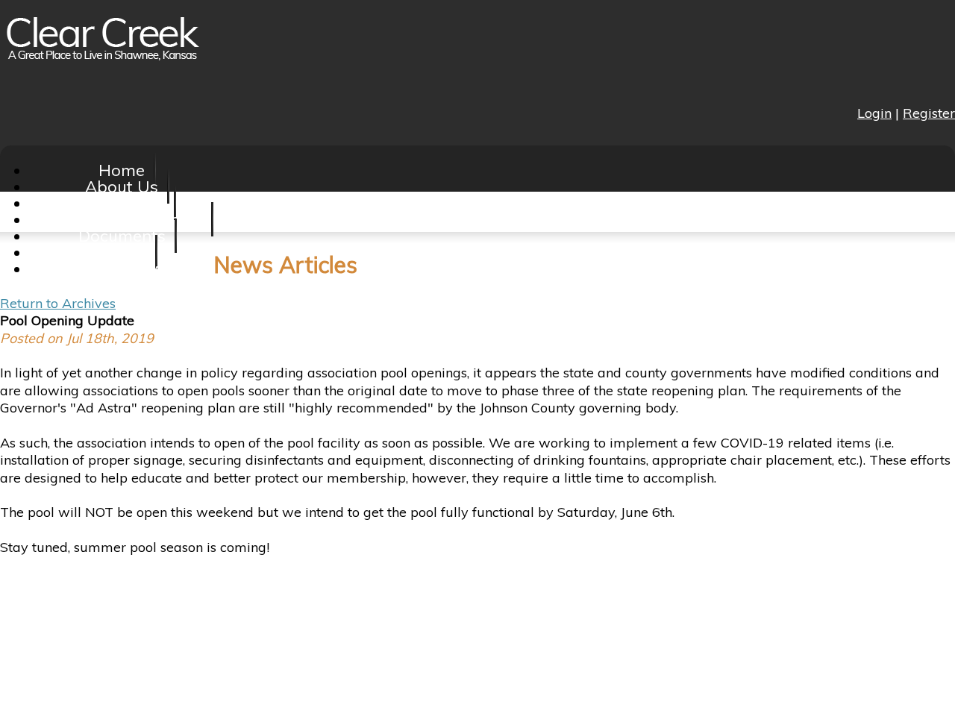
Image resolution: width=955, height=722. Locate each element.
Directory (122, 268)
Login (874, 113)
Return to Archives (58, 303)
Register (929, 113)
